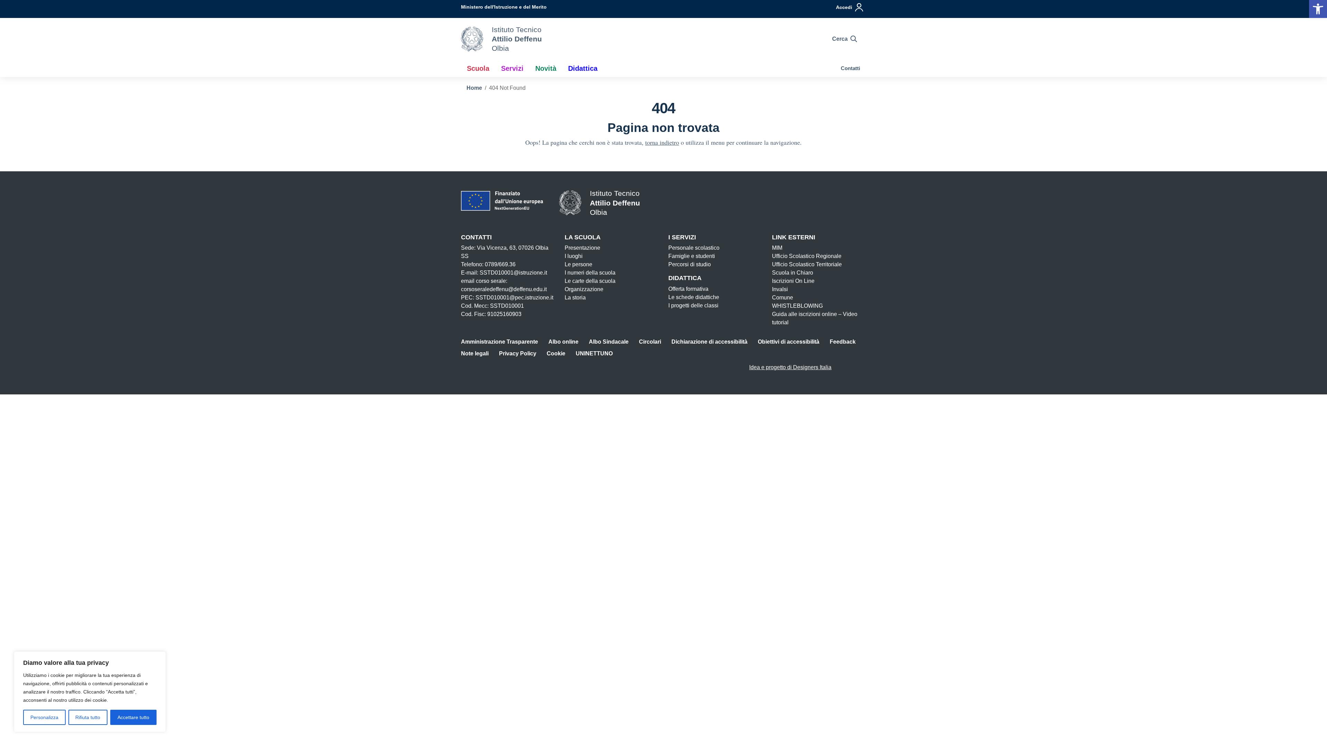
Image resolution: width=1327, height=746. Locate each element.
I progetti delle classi (693, 305)
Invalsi (780, 289)
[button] (1318, 9)
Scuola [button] (478, 68)
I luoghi (574, 256)
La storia (575, 297)
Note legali (475, 353)
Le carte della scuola (590, 281)
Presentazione (582, 248)
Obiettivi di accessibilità (788, 342)
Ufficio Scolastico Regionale (806, 256)
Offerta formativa (688, 289)
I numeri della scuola (590, 273)
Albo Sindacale (609, 342)
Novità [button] (545, 68)
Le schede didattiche (693, 297)
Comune (782, 297)
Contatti (850, 68)
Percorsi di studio (689, 264)
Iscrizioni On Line (793, 281)
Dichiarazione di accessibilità (709, 342)
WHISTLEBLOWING (797, 306)
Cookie (556, 353)
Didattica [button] (582, 68)
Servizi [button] (512, 68)
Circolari (650, 342)
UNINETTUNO (594, 353)
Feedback (843, 342)
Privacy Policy (517, 353)
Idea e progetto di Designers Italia (790, 367)
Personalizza (44, 717)
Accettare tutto (133, 717)
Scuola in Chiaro (792, 273)
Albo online (563, 342)
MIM (777, 248)
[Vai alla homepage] (472, 39)
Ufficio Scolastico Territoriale (807, 264)
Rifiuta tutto (87, 717)
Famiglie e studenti (691, 256)
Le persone (578, 264)
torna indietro (662, 142)
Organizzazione (584, 289)
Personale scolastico (693, 248)
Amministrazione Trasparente (499, 342)
